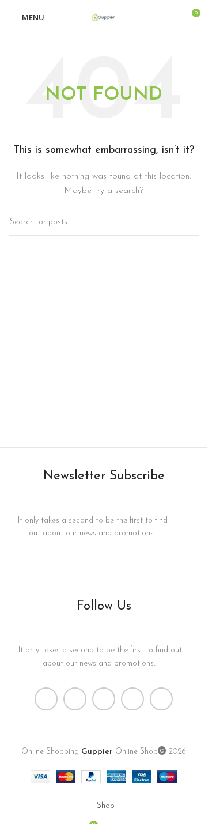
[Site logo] (103, 17)
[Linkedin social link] (132, 698)
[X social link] (74, 698)
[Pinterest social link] (103, 698)
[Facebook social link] (46, 698)
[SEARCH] (185, 222)
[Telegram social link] (161, 698)
